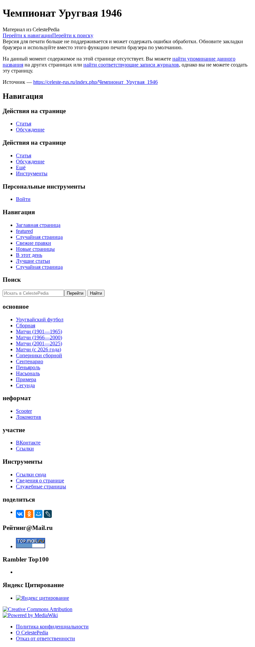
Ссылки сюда (31, 474)
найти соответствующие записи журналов (131, 65)
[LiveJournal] (48, 514)
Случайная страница (39, 237)
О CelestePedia (32, 632)
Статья (23, 123)
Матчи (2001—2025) (39, 343)
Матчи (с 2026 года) (38, 349)
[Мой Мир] (38, 514)
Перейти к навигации (27, 35)
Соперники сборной (39, 355)
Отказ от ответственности (45, 638)
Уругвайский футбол (39, 319)
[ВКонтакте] (20, 514)
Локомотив (28, 417)
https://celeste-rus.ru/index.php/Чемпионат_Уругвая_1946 (95, 82)
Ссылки (25, 448)
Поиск (12, 279)
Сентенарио (29, 361)
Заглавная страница (38, 225)
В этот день (29, 255)
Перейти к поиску (72, 35)
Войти (23, 199)
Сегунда (25, 385)
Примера (26, 379)
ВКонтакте (28, 442)
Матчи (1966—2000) (39, 337)
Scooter (24, 411)
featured (24, 231)
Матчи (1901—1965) (39, 331)
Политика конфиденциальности (52, 626)
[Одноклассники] (29, 514)
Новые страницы (35, 249)
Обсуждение (30, 129)
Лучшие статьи (33, 261)
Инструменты (31, 173)
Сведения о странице (40, 480)
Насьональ (28, 373)
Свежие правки (33, 243)
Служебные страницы (41, 486)
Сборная (25, 325)
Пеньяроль (28, 367)
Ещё (21, 167)
